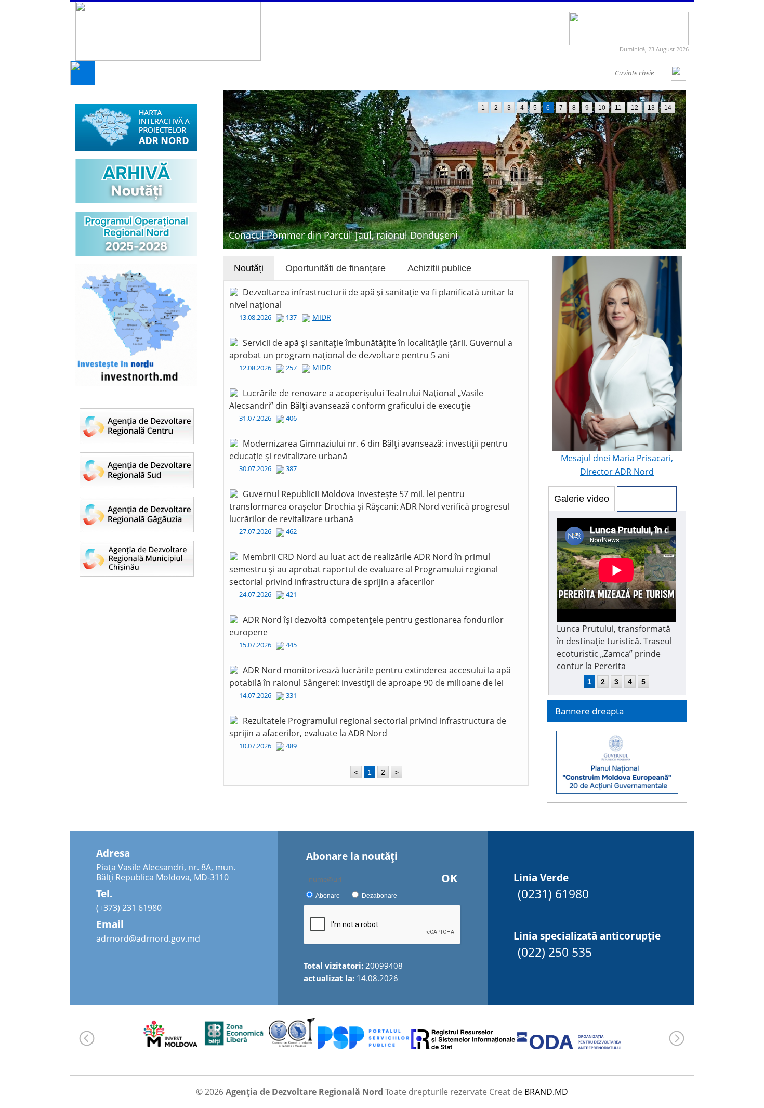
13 (651, 107)
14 (667, 107)
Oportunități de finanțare (335, 268)
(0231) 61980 (553, 893)
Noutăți (249, 268)
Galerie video (581, 498)
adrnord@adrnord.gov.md (148, 938)
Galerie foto (647, 498)
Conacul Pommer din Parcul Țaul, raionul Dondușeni (343, 235)
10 (601, 107)
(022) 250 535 (555, 952)
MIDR (321, 317)
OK (449, 878)
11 (618, 107)
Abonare (327, 896)
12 (634, 107)
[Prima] (82, 82)
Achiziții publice (439, 268)
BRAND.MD (546, 1092)
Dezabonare (379, 896)
